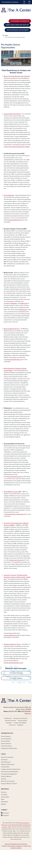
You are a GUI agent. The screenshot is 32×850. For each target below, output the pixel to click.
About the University (7, 757)
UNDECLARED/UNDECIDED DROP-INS (17, 25)
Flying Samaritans (9, 195)
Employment (8, 718)
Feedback (20, 725)
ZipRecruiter (23, 303)
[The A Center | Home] (16, 10)
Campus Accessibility (19, 723)
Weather (3, 804)
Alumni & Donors (6, 743)
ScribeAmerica (22, 309)
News (2, 799)
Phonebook (4, 802)
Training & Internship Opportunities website (17, 147)
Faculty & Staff (5, 741)
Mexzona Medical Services (12, 329)
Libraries (3, 779)
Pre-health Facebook (16, 673)
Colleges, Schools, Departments (10, 769)
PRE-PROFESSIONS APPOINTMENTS (18, 30)
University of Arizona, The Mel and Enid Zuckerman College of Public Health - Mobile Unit (17, 577)
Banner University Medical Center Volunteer (17, 76)
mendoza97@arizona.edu (11, 635)
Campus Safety (22, 720)
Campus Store (5, 767)
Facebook (6, 813)
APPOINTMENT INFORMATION (19, 21)
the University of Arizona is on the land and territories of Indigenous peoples (16, 825)
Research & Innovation (8, 781)
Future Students (6, 736)
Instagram (6, 815)
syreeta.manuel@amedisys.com (13, 663)
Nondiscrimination (10, 720)
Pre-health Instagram (16, 678)
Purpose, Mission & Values (9, 783)
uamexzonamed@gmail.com (13, 359)
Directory (3, 792)
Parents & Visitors (6, 746)
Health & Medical (6, 776)
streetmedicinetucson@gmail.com (15, 514)
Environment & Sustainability (9, 771)
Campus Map (5, 797)
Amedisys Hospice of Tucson (12, 644)
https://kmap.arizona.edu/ (14, 476)
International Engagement (9, 774)
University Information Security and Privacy (16, 844)
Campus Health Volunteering (12, 114)
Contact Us (12, 725)
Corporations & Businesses (9, 748)
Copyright (9, 723)
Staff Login (28, 713)
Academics (4, 760)
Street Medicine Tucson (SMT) (13, 491)
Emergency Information (21, 718)
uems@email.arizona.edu (16, 560)
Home (6, 35)
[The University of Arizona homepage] (10, 2)
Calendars (4, 794)
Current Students (6, 739)
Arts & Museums (6, 762)
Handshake (13, 303)
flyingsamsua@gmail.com (14, 220)
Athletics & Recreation (7, 764)
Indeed (7, 303)
